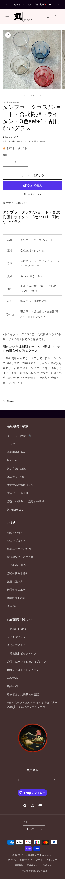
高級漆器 (12, 677)
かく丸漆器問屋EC (31, 855)
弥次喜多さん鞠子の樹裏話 (23, 694)
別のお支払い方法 (32, 194)
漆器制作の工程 (16, 589)
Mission (12, 460)
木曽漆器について (17, 476)
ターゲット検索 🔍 (19, 435)
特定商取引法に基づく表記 (34, 870)
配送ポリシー (33, 865)
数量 (5, 155)
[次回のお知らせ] (58, 5)
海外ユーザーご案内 (19, 548)
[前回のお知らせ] (7, 5)
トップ (11, 443)
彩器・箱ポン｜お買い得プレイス (27, 661)
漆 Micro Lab (15, 509)
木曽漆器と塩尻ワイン (20, 484)
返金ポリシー (26, 859)
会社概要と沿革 (16, 452)
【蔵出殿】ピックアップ (21, 653)
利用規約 (19, 865)
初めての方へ (15, 532)
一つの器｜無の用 (17, 565)
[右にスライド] (40, 95)
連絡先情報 (48, 865)
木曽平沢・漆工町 (17, 493)
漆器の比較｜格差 (17, 573)
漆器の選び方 (15, 581)
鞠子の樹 (12, 686)
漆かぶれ (12, 606)
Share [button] (10, 401)
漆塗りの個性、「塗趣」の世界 (25, 501)
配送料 (12, 141)
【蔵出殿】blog (16, 628)
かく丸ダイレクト (17, 636)
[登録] (54, 780)
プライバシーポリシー (46, 859)
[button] (7, 17)
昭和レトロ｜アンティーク (23, 669)
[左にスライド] (25, 95)
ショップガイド (16, 540)
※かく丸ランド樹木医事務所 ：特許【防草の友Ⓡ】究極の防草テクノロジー (32, 705)
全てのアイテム (16, 645)
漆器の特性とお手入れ (20, 556)
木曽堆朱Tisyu (16, 597)
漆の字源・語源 (16, 468)
